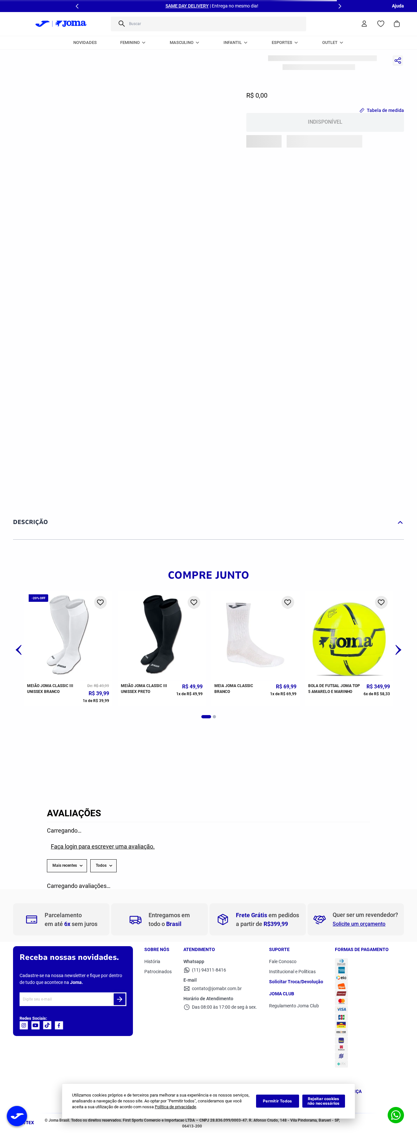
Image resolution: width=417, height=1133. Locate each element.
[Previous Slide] (77, 6)
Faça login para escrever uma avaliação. (103, 846)
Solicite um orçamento (359, 924)
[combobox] (208, 24)
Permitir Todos (277, 1100)
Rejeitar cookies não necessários (324, 1101)
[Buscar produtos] (121, 24)
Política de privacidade (175, 1106)
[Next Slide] (340, 6)
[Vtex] (25, 1125)
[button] (18, 650)
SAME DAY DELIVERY (187, 5)
